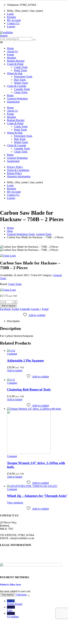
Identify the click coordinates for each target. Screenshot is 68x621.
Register (11, 17)
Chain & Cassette (16, 85)
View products (15, 502)
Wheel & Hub (14, 73)
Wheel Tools (21, 82)
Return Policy (14, 173)
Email (45, 309)
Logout (11, 26)
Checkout (21, 594)
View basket (7, 594)
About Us (12, 51)
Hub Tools (20, 79)
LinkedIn (25, 309)
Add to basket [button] (14, 370)
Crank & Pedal (15, 63)
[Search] (34, 39)
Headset (11, 57)
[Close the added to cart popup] (28, 595)
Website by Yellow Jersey (10, 584)
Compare (12, 353)
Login (10, 13)
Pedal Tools (20, 70)
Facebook (5, 309)
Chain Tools (20, 92)
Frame (10, 54)
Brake (10, 95)
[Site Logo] (6, 32)
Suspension (13, 101)
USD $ (13, 615)
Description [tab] (13, 321)
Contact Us (13, 23)
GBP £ (14, 602)
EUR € (11, 609)
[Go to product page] (37, 350)
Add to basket (8, 305)
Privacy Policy (15, 166)
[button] (3, 35)
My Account (14, 20)
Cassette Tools (22, 89)
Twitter (15, 309)
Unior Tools (14, 284)
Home (10, 48)
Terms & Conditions (18, 170)
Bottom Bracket (15, 60)
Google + (36, 309)
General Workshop (17, 98)
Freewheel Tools (23, 76)
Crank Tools (21, 67)
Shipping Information (19, 176)
